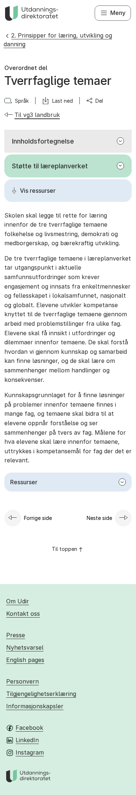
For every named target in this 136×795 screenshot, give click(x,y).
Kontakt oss (23, 613)
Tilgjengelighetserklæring (41, 693)
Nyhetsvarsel (25, 647)
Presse (15, 635)
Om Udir (17, 601)
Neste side (99, 518)
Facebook (29, 727)
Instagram (30, 752)
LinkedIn (27, 740)
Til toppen (64, 549)
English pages (25, 659)
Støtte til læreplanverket (50, 166)
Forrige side (38, 518)
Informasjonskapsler (34, 706)
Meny (117, 12)
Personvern (22, 681)
